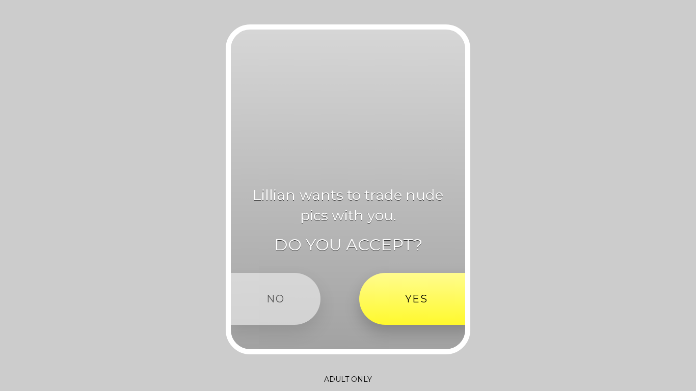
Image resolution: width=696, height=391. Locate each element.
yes (416, 299)
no (275, 299)
